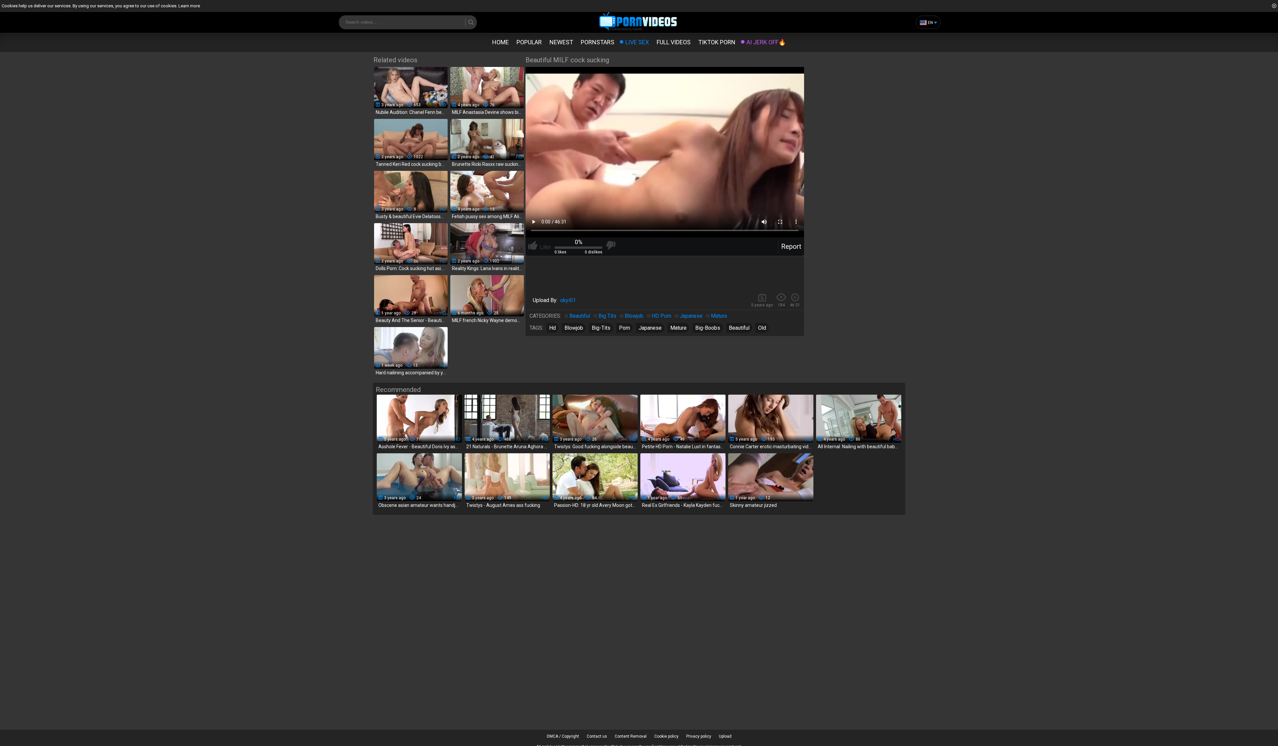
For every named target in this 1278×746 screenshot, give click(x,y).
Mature (719, 316)
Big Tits (607, 316)
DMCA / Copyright (563, 736)
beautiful (739, 328)
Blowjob (634, 316)
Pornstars (597, 42)
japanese (650, 328)
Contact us (597, 736)
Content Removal (631, 736)
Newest (561, 42)
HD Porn (661, 316)
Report (791, 246)
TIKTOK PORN (717, 42)
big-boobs (707, 328)
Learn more (189, 5)
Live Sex (637, 42)
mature (678, 328)
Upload (725, 736)
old (762, 328)
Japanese (691, 316)
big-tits (601, 328)
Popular (529, 42)
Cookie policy (666, 736)
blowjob (573, 328)
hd (552, 328)
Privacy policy (698, 736)
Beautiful (579, 316)
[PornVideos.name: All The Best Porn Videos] (638, 21)
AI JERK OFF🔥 (766, 42)
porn (624, 328)
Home (500, 42)
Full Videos (674, 42)
